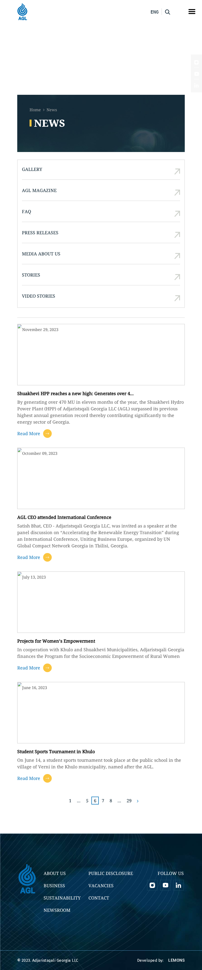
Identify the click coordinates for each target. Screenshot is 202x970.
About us (55, 873)
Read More (28, 433)
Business (54, 885)
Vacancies (101, 885)
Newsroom (57, 910)
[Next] (138, 800)
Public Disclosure (110, 873)
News (52, 109)
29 (129, 801)
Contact (98, 898)
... (79, 801)
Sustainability (62, 898)
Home (35, 109)
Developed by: (161, 960)
